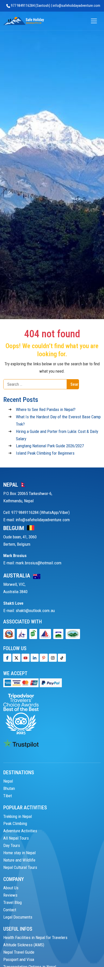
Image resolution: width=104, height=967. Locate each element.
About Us (10, 887)
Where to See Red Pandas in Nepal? (45, 409)
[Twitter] (16, 658)
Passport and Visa (18, 959)
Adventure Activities (20, 830)
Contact (9, 909)
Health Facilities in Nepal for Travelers (35, 937)
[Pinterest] (44, 658)
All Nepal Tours (16, 838)
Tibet (7, 795)
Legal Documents (17, 917)
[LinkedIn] (35, 658)
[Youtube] (25, 658)
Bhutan (9, 788)
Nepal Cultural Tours (20, 867)
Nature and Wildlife (19, 860)
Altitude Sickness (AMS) (23, 944)
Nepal (8, 781)
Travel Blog (12, 902)
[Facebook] (7, 658)
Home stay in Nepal (19, 852)
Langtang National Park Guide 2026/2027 (50, 445)
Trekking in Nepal (17, 816)
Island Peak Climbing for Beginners (45, 453)
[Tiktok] (53, 658)
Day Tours (11, 845)
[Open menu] (94, 21)
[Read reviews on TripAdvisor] (21, 713)
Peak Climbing (15, 823)
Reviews (10, 895)
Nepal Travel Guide (18, 952)
